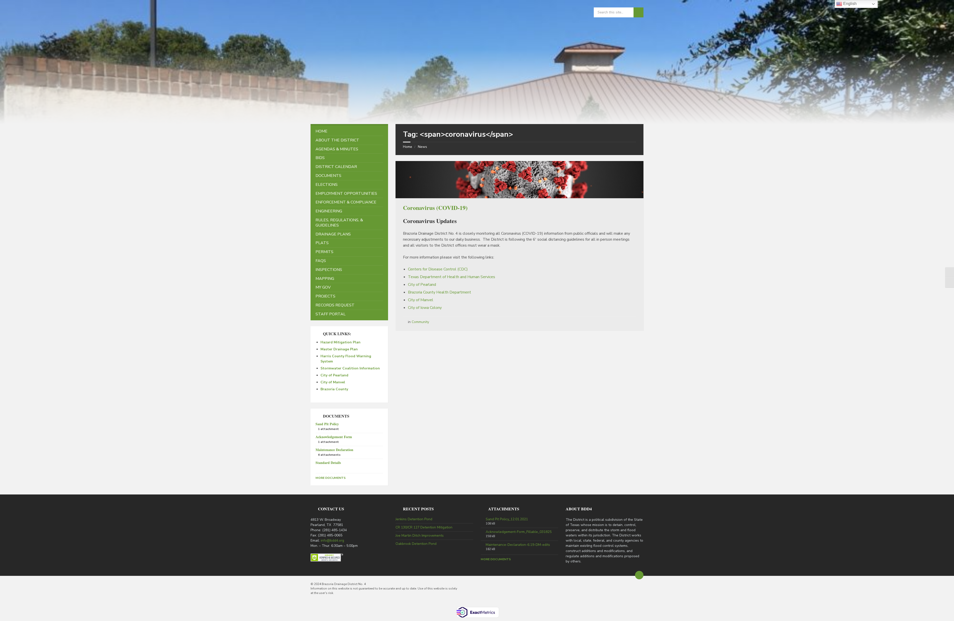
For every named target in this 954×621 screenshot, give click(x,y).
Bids (320, 158)
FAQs (321, 260)
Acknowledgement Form (334, 436)
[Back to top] (639, 575)
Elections (327, 184)
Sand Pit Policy (327, 423)
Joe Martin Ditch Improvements (420, 535)
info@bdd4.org (332, 540)
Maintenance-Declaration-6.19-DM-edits (518, 545)
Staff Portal (331, 314)
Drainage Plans (333, 234)
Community (420, 322)
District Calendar (336, 166)
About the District (337, 140)
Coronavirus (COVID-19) (435, 207)
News (422, 146)
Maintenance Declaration (334, 449)
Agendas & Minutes (337, 149)
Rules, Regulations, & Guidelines (339, 222)
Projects (325, 296)
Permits (324, 252)
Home (407, 146)
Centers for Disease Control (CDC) (438, 269)
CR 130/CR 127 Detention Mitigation (424, 527)
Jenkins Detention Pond (414, 519)
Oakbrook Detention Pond (416, 543)
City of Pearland (422, 284)
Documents (328, 175)
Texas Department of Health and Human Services (451, 277)
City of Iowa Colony (425, 307)
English (849, 3)
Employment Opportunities (346, 193)
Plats (322, 243)
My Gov (323, 287)
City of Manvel (420, 300)
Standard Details (328, 462)
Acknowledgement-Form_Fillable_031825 (519, 532)
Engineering (329, 211)
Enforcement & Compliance (346, 202)
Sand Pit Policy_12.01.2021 (507, 519)
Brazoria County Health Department (439, 292)
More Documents (331, 478)
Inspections (329, 269)
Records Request (335, 305)
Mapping (325, 278)
